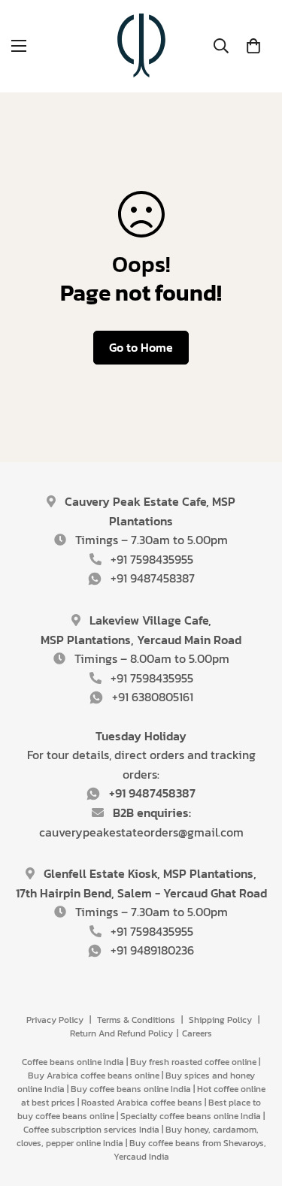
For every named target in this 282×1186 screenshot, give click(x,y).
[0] (253, 46)
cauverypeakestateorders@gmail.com (141, 832)
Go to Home (141, 347)
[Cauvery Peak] (141, 46)
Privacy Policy (54, 1020)
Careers (197, 1033)
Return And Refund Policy (121, 1033)
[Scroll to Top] (255, 1106)
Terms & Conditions (136, 1020)
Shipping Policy (220, 1020)
